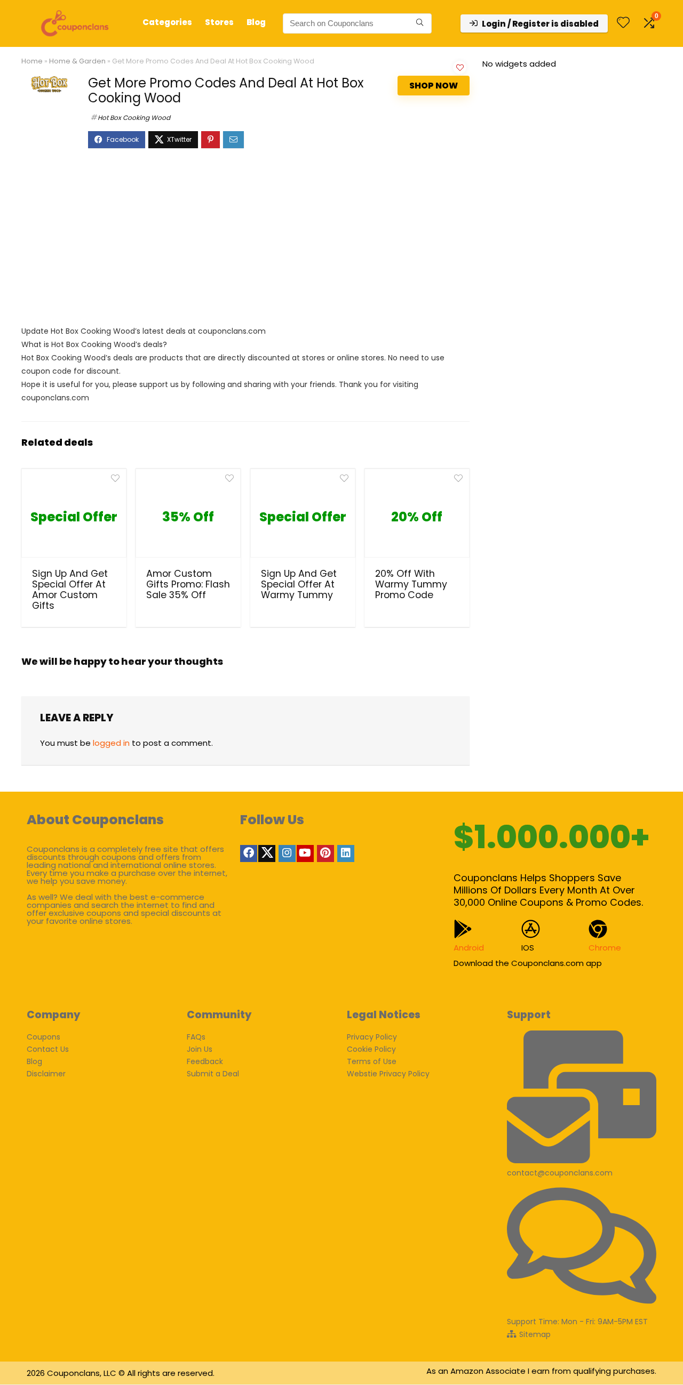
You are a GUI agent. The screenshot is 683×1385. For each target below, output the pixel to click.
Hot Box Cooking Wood (134, 117)
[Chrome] (598, 929)
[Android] (463, 929)
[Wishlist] (623, 23)
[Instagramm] (287, 853)
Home (32, 61)
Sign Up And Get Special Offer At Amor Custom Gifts (70, 589)
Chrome (605, 947)
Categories (167, 22)
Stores (219, 22)
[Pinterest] (325, 853)
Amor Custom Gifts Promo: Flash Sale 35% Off (188, 584)
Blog (256, 22)
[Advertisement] (245, 242)
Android (469, 947)
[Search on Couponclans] (420, 23)
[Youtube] (305, 853)
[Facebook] (248, 853)
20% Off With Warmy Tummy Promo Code (411, 584)
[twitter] (266, 853)
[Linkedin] (345, 853)
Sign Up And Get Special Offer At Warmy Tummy (299, 584)
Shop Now (433, 85)
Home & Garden (77, 61)
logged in (111, 742)
